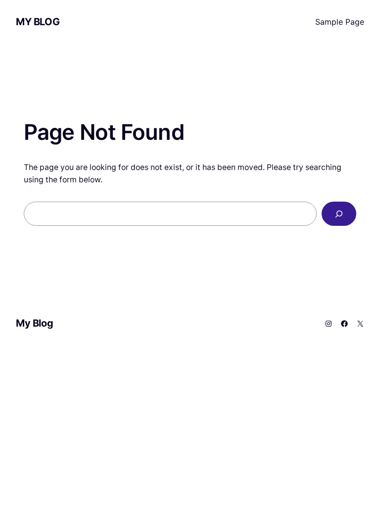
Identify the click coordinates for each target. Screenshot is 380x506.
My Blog (37, 22)
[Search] (339, 214)
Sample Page (339, 22)
